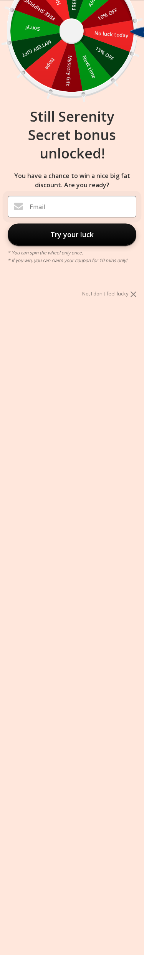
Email (37, 207)
